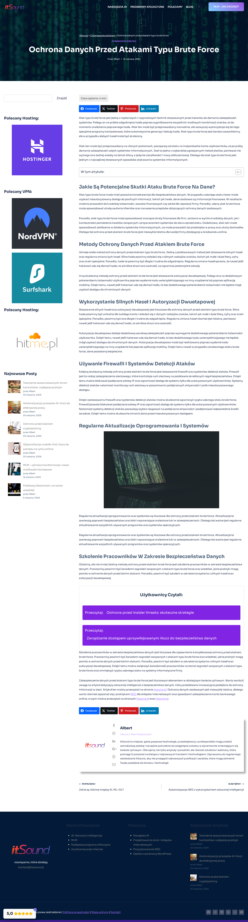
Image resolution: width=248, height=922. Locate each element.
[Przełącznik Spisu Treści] (236, 172)
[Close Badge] (35, 909)
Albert (117, 59)
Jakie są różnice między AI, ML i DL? (101, 787)
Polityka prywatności (76, 912)
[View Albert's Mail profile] (114, 764)
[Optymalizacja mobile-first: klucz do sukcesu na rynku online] (14, 448)
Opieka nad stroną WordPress (152, 853)
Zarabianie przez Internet (87, 849)
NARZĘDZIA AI (117, 6)
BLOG (189, 6)
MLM (74, 840)
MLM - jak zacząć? (226, 6)
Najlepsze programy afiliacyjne (90, 844)
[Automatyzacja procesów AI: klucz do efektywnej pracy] (14, 407)
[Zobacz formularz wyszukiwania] (199, 6)
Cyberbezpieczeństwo (102, 35)
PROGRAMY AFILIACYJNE (147, 6)
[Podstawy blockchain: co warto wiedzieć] (14, 489)
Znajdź (62, 98)
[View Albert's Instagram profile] (114, 733)
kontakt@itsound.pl (31, 867)
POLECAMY (175, 6)
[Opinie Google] (228, 912)
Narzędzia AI (141, 835)
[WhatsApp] (234, 912)
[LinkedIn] (221, 912)
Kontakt (116, 912)
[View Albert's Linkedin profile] (114, 741)
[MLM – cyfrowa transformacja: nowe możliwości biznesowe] (14, 469)
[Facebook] (208, 912)
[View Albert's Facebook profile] (114, 726)
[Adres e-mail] (241, 912)
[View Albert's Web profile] (114, 757)
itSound (83, 35)
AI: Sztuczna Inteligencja (86, 835)
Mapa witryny (99, 912)
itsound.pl (160, 689)
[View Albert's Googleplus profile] (114, 749)
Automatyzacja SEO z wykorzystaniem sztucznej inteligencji (206, 787)
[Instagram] (215, 912)
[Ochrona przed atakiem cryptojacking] (14, 428)
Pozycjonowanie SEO (146, 849)
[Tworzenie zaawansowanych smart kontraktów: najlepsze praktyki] (14, 386)
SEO (133, 694)
